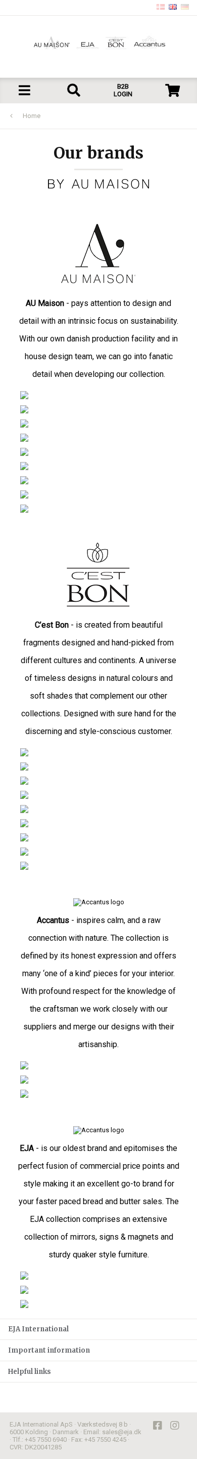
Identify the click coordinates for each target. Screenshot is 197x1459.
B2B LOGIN (123, 90)
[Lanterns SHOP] (101, 809)
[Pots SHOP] (101, 1065)
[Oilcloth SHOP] (101, 452)
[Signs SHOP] (101, 1290)
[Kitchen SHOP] (101, 423)
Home (31, 116)
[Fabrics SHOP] (101, 395)
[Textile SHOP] (101, 837)
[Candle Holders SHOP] (101, 866)
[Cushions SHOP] (101, 409)
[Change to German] (185, 7)
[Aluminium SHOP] (101, 1080)
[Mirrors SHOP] (101, 852)
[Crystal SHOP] (101, 795)
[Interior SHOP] (101, 781)
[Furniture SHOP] (101, 438)
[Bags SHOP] (101, 466)
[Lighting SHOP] (101, 752)
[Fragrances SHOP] (101, 766)
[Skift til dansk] (161, 7)
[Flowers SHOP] (101, 494)
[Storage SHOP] (101, 480)
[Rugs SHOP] (101, 509)
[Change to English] (173, 7)
